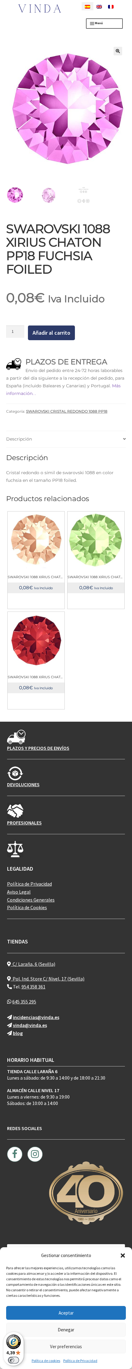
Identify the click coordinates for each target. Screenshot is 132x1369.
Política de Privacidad (80, 1360)
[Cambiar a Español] (87, 6)
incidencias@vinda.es (36, 1017)
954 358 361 (33, 987)
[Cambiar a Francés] (111, 6)
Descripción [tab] (19, 439)
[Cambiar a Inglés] (99, 6)
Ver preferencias (66, 1346)
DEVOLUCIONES (23, 784)
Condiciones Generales (31, 900)
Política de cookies (46, 1360)
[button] (123, 1255)
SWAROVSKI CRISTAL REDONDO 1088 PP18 (66, 411)
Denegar (66, 1330)
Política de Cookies (27, 907)
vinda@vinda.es (30, 1025)
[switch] (13, 1360)
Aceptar (66, 1313)
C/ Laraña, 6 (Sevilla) (33, 964)
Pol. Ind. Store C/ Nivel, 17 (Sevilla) (47, 979)
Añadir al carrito (51, 332)
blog (18, 1033)
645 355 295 (24, 1002)
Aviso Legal (19, 892)
